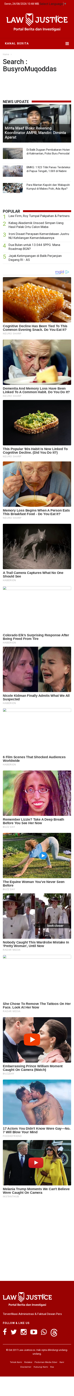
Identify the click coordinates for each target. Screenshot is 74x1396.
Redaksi (28, 1362)
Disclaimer (25, 1367)
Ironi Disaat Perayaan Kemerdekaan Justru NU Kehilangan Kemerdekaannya (39, 236)
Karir (62, 1362)
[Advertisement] (37, 1238)
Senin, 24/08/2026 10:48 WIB (21, 3)
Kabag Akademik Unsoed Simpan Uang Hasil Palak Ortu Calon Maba (36, 225)
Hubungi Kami (41, 1367)
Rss (52, 1367)
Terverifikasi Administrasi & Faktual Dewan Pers (32, 1314)
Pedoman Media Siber (46, 1362)
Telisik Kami (16, 1362)
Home (6, 54)
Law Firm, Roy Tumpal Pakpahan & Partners (39, 216)
